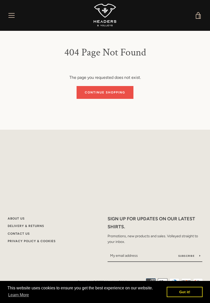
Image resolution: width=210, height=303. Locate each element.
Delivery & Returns (26, 226)
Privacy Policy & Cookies (32, 241)
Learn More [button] (18, 295)
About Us (16, 218)
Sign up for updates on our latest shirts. (151, 223)
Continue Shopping (105, 92)
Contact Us (19, 233)
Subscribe (187, 256)
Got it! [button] (184, 292)
